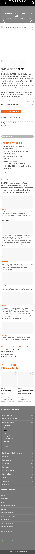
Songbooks (6, 463)
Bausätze (6, 428)
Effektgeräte (7, 436)
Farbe (2, 104)
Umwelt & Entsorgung (8, 516)
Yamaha (7, 125)
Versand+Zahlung (7, 512)
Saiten (6, 443)
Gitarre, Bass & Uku (19, 18)
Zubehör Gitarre (8, 449)
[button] (2, 3)
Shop (10, 18)
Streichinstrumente (8, 470)
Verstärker (5, 481)
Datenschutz (5, 519)
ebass (10, 123)
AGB (2, 502)
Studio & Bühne (7, 474)
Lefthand (6, 441)
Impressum (4, 498)
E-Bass (29, 18)
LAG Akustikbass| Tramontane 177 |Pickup (8, 390)
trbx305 (15, 123)
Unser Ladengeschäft (8, 505)
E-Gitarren (7, 433)
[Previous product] (31, 21)
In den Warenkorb (11, 111)
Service (3, 509)
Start (6, 18)
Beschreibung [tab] (7, 136)
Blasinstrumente (7, 415)
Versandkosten (14, 72)
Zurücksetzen (30, 101)
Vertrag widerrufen (7, 526)
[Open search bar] (5, 3)
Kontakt (3, 495)
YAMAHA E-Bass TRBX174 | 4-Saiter (26, 390)
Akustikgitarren (8, 425)
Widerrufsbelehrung (7, 523)
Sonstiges (5, 467)
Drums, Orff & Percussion (10, 418)
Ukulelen (6, 446)
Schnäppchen (6, 460)
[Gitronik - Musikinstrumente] (18, 3)
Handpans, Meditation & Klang (12, 453)
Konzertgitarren (8, 438)
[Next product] (3, 21)
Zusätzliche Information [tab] (10, 139)
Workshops (5, 484)
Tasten (4, 477)
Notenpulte (5, 456)
